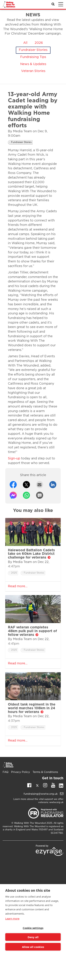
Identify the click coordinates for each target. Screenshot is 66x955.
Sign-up (14, 458)
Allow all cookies (33, 947)
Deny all (33, 937)
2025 (14, 573)
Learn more (12, 918)
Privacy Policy (20, 772)
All (25, 42)
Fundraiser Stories (33, 50)
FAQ (5, 772)
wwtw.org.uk (56, 802)
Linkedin (61, 786)
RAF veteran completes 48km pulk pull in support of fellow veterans (32, 631)
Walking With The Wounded (30, 823)
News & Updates (33, 64)
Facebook (29, 785)
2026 (39, 42)
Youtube (53, 785)
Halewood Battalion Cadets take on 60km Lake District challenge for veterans (31, 554)
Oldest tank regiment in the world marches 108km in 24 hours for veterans (31, 708)
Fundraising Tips (33, 57)
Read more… (17, 586)
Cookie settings (33, 928)
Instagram (45, 785)
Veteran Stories (33, 71)
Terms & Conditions (45, 772)
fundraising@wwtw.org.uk (41, 794)
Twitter (37, 786)
